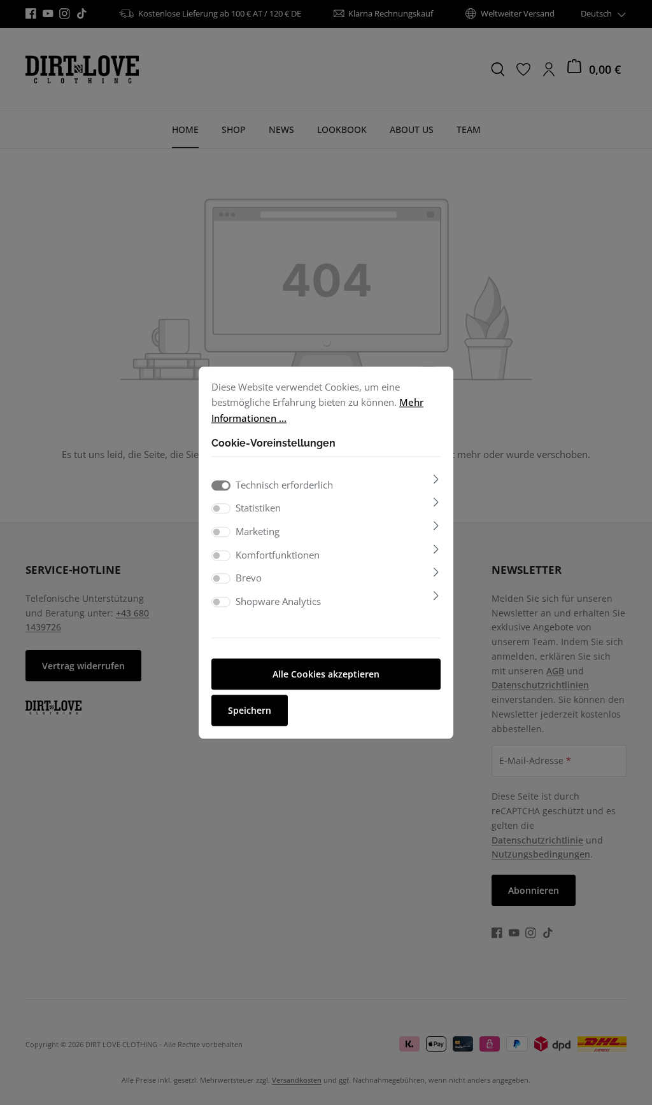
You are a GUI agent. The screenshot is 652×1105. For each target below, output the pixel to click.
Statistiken (258, 508)
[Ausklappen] (436, 479)
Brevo (249, 578)
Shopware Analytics (278, 601)
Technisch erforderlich (284, 484)
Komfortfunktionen (278, 554)
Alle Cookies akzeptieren (326, 674)
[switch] (220, 509)
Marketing (258, 531)
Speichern (249, 710)
